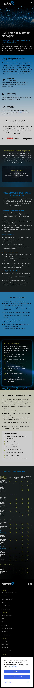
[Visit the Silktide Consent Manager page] (28, 682)
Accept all (17, 671)
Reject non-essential (17, 677)
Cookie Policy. (12, 666)
